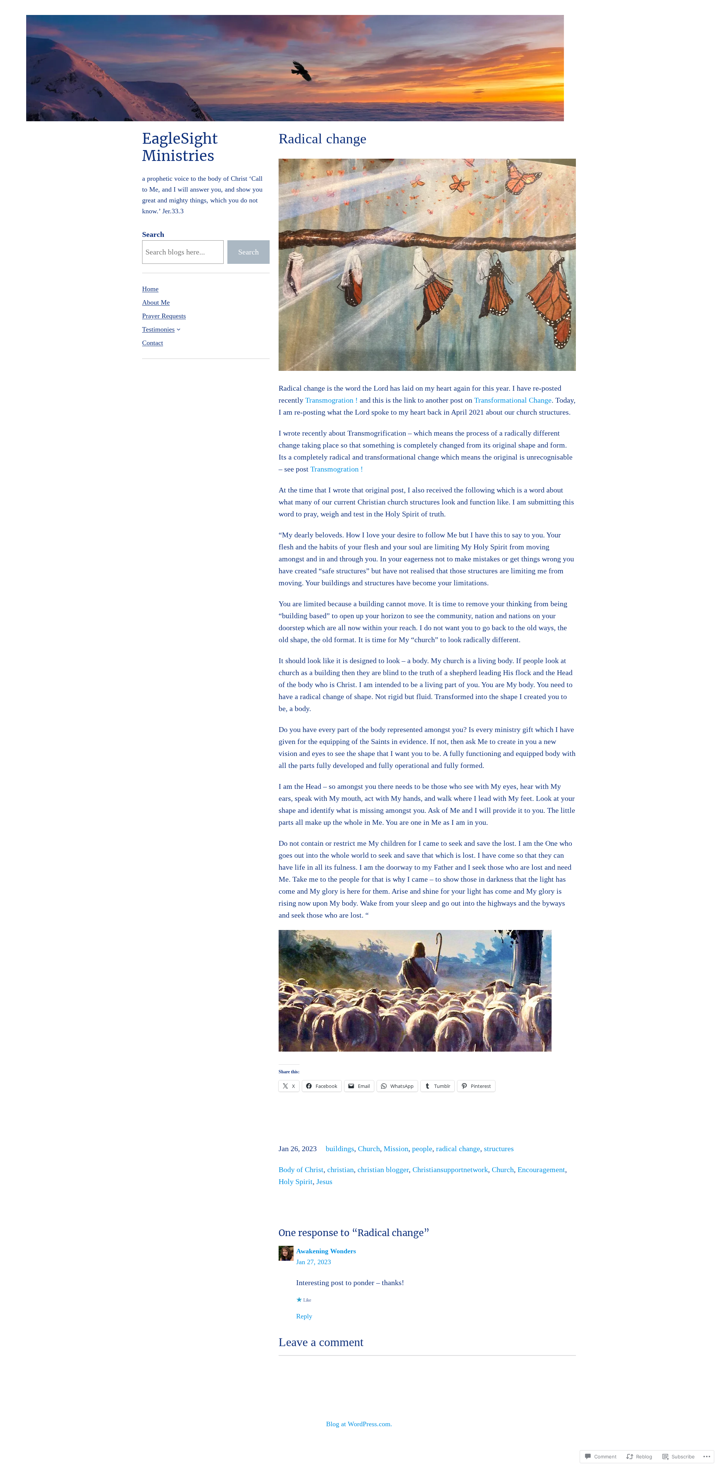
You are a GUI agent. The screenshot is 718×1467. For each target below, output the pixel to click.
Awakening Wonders (326, 1251)
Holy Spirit (296, 1181)
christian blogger (383, 1169)
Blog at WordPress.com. (359, 1424)
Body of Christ (301, 1169)
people (422, 1148)
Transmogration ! (331, 400)
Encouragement (541, 1169)
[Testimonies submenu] (179, 329)
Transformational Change (513, 400)
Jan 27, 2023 (313, 1262)
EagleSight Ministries (180, 147)
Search (153, 234)
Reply (304, 1316)
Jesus (324, 1181)
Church (369, 1148)
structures (499, 1148)
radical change (458, 1148)
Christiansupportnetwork (450, 1169)
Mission (396, 1148)
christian (340, 1169)
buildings (340, 1148)
